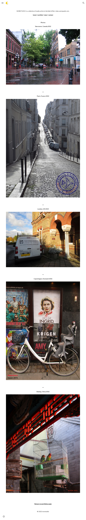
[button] (2, 3)
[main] (43, 18)
